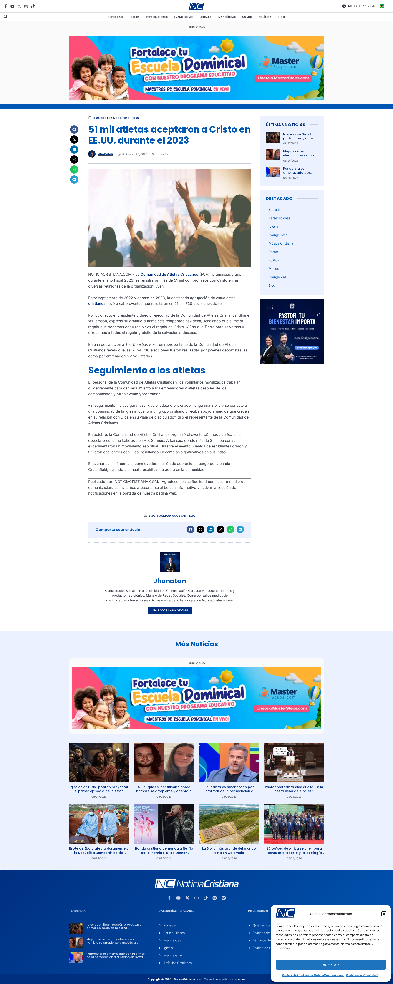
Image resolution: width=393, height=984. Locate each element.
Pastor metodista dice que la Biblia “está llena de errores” (294, 789)
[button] (384, 914)
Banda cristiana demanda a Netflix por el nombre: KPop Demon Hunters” (164, 852)
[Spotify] (224, 898)
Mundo (247, 17)
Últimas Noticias (285, 124)
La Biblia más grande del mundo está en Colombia (229, 850)
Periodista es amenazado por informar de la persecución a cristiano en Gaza (229, 791)
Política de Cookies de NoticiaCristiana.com (313, 975)
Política (265, 17)
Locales (205, 17)
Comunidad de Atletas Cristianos (169, 274)
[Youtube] (12, 6)
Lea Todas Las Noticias (170, 610)
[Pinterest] (214, 898)
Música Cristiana (281, 243)
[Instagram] (26, 6)
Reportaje (115, 17)
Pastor (273, 252)
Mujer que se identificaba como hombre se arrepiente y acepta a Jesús (164, 791)
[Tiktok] (33, 6)
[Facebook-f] (6, 6)
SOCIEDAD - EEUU (127, 118)
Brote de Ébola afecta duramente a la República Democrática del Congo (99, 852)
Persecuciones (157, 17)
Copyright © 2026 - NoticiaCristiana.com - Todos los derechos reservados (196, 979)
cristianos (97, 303)
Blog (281, 17)
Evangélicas (226, 17)
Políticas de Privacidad (362, 975)
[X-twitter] (19, 6)
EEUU (95, 118)
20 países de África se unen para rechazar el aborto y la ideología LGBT (294, 852)
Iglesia (134, 17)
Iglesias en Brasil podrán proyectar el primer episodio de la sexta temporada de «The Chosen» (99, 791)
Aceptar (331, 965)
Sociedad (107, 118)
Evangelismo (183, 17)
